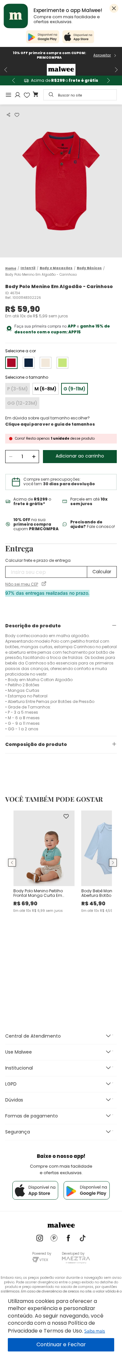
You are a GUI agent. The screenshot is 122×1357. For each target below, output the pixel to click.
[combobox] (80, 94)
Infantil (27, 268)
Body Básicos (89, 268)
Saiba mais (94, 1330)
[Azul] (28, 362)
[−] (11, 456)
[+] (34, 456)
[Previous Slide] (5, 70)
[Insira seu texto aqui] (39, 1239)
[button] (8, 114)
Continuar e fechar (61, 1344)
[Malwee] (61, 70)
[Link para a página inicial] (10, 268)
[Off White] (45, 362)
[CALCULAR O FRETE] (102, 572)
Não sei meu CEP (21, 584)
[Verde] (62, 362)
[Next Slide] (116, 70)
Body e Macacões (56, 268)
